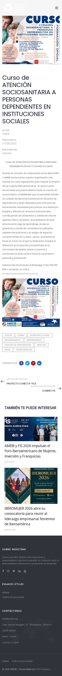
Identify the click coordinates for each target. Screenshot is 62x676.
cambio (21, 335)
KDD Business (43, 669)
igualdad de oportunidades (18, 345)
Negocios (10, 529)
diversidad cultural (40, 335)
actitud (8, 335)
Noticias (7, 153)
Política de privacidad (13, 597)
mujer (7, 350)
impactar (41, 345)
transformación (24, 350)
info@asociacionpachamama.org (20, 273)
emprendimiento (34, 340)
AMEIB (5, 134)
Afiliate (5, 592)
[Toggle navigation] (49, 8)
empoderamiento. (13, 340)
